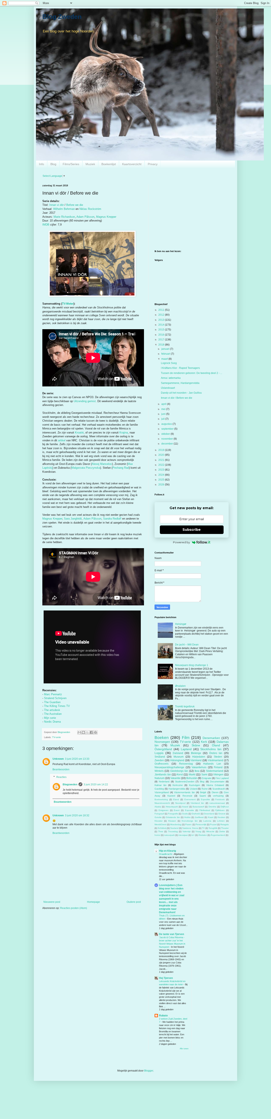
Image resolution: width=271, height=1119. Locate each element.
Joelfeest (199, 817)
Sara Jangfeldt (73, 518)
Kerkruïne (178, 785)
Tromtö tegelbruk (185, 706)
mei (163, 409)
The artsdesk (52, 710)
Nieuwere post (51, 901)
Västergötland (162, 792)
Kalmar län (160, 785)
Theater (225, 828)
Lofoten (221, 821)
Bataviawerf (198, 806)
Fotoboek (220, 799)
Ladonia (207, 821)
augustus (167, 423)
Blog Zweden (62, 16)
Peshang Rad (120, 467)
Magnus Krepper (106, 216)
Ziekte (222, 831)
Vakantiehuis (199, 767)
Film (185, 737)
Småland (160, 756)
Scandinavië (218, 788)
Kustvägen (194, 785)
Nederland (164, 781)
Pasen (188, 824)
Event (177, 810)
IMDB (45, 224)
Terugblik (213, 828)
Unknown (58, 758)
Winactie (210, 831)
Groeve (221, 813)
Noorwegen (162, 741)
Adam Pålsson (85, 216)
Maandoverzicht (162, 803)
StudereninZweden (184, 781)
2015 (161, 329)
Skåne (196, 745)
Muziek (90, 164)
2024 (161, 474)
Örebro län (216, 753)
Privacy (153, 164)
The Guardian (52, 702)
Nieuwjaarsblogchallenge (169, 767)
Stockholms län (210, 749)
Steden (218, 756)
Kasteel (171, 795)
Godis (185, 813)
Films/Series (71, 164)
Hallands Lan (212, 763)
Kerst (180, 774)
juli (163, 418)
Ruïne (205, 788)
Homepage (93, 901)
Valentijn (187, 831)
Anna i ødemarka (171, 377)
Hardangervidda (177, 788)
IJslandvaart (168, 387)
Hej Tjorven (166, 978)
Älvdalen (202, 835)
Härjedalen (198, 756)
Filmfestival (204, 810)
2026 (161, 484)
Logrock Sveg (169, 363)
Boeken (162, 737)
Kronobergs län (190, 821)
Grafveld (196, 813)
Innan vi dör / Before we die (176, 397)
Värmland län (197, 803)
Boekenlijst (108, 164)
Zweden (159, 760)
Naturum (160, 778)
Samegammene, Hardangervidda (180, 383)
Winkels (159, 770)
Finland (218, 767)
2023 (161, 469)
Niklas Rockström (90, 208)
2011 (161, 309)
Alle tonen (184, 1049)
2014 (161, 324)
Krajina (123, 432)
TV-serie (56, 737)
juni (163, 413)
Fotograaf (159, 813)
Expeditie (205, 799)
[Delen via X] (87, 732)
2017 (161, 339)
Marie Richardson (64, 216)
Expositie (189, 810)
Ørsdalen (180, 685)
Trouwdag (173, 831)
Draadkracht (166, 854)
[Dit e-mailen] (79, 732)
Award (185, 806)
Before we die (74, 204)
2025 (161, 479)
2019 (161, 450)
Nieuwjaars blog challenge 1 (191, 665)
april (164, 404)
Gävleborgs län (179, 770)
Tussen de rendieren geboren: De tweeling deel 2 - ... (191, 373)
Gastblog (159, 788)
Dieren (215, 792)
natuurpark (169, 835)
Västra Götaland (215, 785)
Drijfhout (225, 806)
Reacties (61, 777)
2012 (161, 314)
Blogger (148, 1070)
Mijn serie (50, 717)
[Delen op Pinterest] (95, 732)
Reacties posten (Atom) (73, 908)
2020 (161, 454)
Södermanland (214, 770)
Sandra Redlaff (112, 518)
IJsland (193, 788)
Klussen (172, 821)
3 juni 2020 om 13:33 (77, 758)
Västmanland (215, 760)
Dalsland (178, 753)
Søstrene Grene (190, 828)
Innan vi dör (56, 204)
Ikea (197, 770)
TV (203, 828)
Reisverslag (186, 763)
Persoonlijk (201, 824)
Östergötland (163, 749)
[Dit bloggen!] (83, 732)
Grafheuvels (162, 763)
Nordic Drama (52, 721)
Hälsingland (177, 760)
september (167, 428)
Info (41, 164)
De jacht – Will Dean (187, 644)
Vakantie (175, 778)
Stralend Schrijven (55, 698)
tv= (193, 835)
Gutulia (158, 817)
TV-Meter (67, 303)
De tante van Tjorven (171, 934)
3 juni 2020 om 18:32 (77, 815)
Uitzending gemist (85, 401)
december (167, 443)
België (203, 792)
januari (165, 348)
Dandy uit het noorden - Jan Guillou (181, 392)
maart (165, 358)
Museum (179, 756)
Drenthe (212, 806)
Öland (216, 745)
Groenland (209, 813)
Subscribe (192, 530)
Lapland (186, 749)
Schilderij (162, 828)
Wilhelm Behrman (64, 208)
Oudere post (134, 901)
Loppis (159, 753)
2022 (161, 464)
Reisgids (224, 824)
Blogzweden (70, 784)
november (167, 438)
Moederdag (175, 824)
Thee (160, 831)
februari (166, 353)
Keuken (221, 817)
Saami (202, 795)
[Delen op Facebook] (91, 732)
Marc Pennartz (53, 694)
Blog (53, 164)
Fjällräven (220, 810)
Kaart (210, 817)
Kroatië (79, 432)
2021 (161, 459)
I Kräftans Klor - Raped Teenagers (180, 367)
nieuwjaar (183, 835)
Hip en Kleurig (167, 850)
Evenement (190, 799)
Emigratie (206, 778)
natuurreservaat (217, 803)
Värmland (196, 760)
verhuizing (218, 795)
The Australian (53, 713)
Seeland (174, 828)
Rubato (163, 1015)
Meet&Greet (160, 824)
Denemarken (211, 738)
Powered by (181, 542)
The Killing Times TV (57, 706)
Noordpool (180, 803)
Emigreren (164, 810)
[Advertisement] (192, 214)
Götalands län (173, 817)
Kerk (204, 741)
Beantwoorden (61, 769)
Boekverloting (161, 799)
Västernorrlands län (184, 792)
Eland (176, 799)
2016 (161, 334)
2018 (161, 344)
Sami (204, 774)
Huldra (187, 817)
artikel (61, 440)
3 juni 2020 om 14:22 (96, 784)
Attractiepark (172, 806)
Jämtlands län (163, 774)
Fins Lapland (222, 778)
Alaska (158, 806)
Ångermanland (218, 835)
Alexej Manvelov (102, 463)
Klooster (159, 821)
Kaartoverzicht (131, 164)
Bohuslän (191, 778)
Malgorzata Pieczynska (85, 467)
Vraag (198, 831)
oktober (166, 433)
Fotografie (173, 813)
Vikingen (218, 774)
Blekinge (196, 753)
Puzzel (213, 824)
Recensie (187, 795)
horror (157, 835)
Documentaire (217, 781)
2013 (161, 319)
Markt (192, 774)
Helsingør (180, 624)
